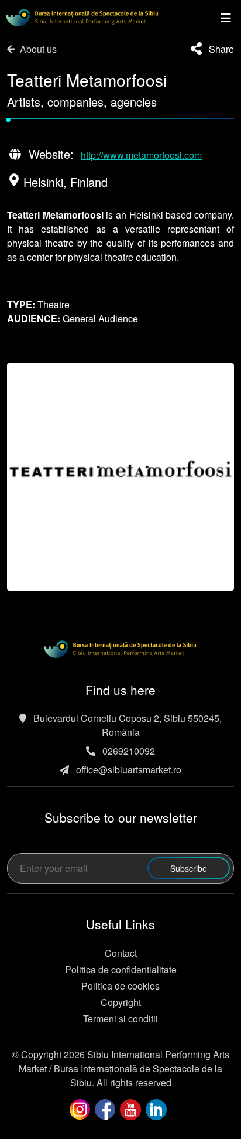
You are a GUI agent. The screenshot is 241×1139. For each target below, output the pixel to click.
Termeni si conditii (120, 1018)
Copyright (121, 1002)
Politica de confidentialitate (121, 969)
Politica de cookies (120, 986)
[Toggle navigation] (226, 18)
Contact (121, 953)
